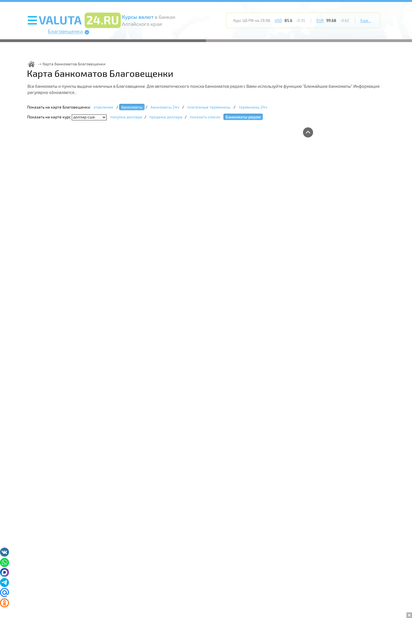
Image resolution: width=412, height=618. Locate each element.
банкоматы (131, 107)
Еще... (365, 20)
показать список (205, 117)
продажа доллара (165, 117)
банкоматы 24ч (165, 107)
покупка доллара (126, 117)
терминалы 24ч (253, 107)
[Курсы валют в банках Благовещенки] (31, 64)
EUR (320, 20)
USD (278, 20)
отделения (103, 107)
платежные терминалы (208, 107)
